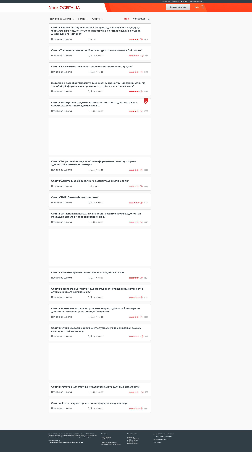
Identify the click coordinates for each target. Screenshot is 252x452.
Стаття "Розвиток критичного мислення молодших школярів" (88, 272)
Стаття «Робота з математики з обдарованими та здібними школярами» (95, 386)
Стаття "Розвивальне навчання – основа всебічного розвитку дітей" (92, 66)
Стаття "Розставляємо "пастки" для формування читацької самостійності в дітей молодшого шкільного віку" (97, 290)
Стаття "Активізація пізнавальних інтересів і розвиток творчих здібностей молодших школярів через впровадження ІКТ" (96, 215)
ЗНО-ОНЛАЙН (131, 442)
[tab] (62, 19)
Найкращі (139, 18)
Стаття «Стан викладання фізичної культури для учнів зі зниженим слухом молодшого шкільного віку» (96, 329)
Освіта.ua (166, 1)
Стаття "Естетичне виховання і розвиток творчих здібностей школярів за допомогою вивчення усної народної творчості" (95, 310)
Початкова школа (61, 39)
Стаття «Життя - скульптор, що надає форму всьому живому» (89, 403)
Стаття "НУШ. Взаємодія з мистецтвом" (74, 197)
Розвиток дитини (196, 1)
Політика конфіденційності (163, 436)
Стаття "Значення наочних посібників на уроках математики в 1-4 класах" (96, 50)
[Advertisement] (100, 136)
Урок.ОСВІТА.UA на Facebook (111, 444)
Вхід (197, 7)
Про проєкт (157, 442)
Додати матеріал (178, 7)
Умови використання (160, 439)
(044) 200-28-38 (106, 437)
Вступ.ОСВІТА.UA (132, 443)
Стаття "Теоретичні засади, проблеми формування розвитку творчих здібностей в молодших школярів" (93, 163)
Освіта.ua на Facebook (109, 442)
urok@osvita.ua (106, 439)
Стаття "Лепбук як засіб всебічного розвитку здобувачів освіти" (90, 180)
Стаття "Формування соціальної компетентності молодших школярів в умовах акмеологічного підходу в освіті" (94, 104)
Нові (126, 18)
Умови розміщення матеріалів (164, 433)
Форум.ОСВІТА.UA (179, 1)
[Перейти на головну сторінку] (64, 7)
